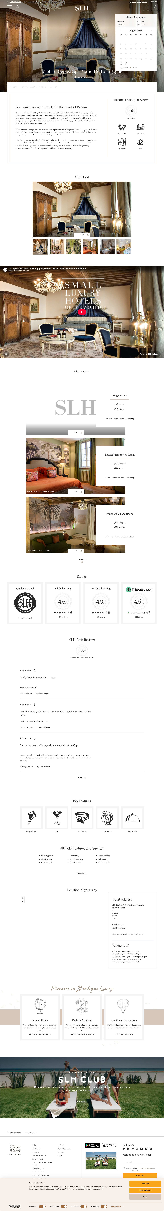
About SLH (36, 1152)
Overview (14, 87)
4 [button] (130, 44)
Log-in (60, 1156)
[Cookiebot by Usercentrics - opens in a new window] (14, 1206)
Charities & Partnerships (40, 1175)
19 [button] (136, 54)
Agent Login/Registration (138, 2)
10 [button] (126, 49)
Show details (116, 1207)
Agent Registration (64, 1149)
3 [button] (125, 44)
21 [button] (146, 54)
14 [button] (146, 49)
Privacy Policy (136, 1171)
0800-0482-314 (15, 2)
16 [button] (121, 54)
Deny (145, 1197)
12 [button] (136, 49)
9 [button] (120, 49)
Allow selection (145, 1190)
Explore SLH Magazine (56, 2)
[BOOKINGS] (146, 6)
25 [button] (131, 58)
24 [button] (126, 58)
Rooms (33, 87)
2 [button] (120, 44)
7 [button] (145, 44)
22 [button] (151, 54)
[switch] (64, 1206)
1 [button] (151, 39)
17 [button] (126, 54)
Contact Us (36, 1149)
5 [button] (135, 44)
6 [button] (140, 44)
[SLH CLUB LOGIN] (155, 6)
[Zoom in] (22, 898)
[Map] (82, 930)
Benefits (60, 1152)
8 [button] (151, 44)
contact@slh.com (30, 1133)
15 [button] (151, 49)
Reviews (43, 87)
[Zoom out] (22, 901)
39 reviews (101, 617)
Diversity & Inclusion (39, 1156)
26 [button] (136, 58)
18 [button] (131, 54)
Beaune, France (82, 77)
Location (53, 87)
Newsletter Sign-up (34, 2)
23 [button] (121, 58)
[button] (120, 30)
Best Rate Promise (38, 1172)
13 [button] (141, 49)
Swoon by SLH (37, 1159)
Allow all (145, 1184)
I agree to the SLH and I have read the (139, 1169)
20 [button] (141, 54)
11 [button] (131, 49)
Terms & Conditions (145, 1168)
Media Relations (38, 1168)
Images (24, 87)
